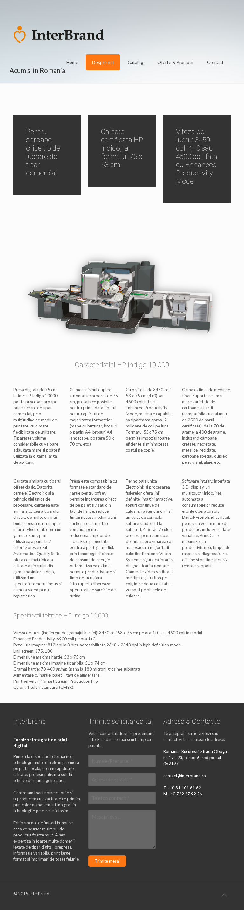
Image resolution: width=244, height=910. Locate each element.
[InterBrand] (58, 33)
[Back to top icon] (224, 894)
